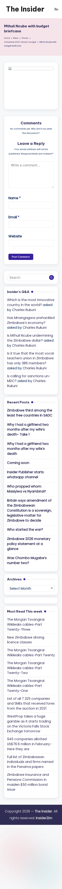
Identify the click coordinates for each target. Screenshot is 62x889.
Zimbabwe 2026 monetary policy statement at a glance (28, 544)
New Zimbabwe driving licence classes (25, 640)
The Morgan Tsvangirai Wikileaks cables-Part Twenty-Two (25, 668)
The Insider (25, 9)
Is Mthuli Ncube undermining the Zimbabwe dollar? (30, 338)
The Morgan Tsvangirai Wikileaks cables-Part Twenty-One (25, 685)
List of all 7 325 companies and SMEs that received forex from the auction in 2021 (31, 703)
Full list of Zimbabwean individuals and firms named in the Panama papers (30, 762)
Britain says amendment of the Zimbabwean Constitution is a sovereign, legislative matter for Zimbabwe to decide (29, 510)
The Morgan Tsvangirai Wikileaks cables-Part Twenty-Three (25, 624)
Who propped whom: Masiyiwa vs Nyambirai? (26, 489)
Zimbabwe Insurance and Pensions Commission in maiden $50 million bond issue (28, 782)
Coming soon (18, 462)
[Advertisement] (31, 856)
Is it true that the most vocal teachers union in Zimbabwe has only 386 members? (30, 358)
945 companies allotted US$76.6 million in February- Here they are (29, 744)
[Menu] (56, 9)
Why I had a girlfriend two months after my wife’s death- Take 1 (28, 429)
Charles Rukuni (24, 310)
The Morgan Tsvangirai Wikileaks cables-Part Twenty (31, 652)
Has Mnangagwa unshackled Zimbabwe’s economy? (31, 320)
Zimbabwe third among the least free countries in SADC (29, 413)
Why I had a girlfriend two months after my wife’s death (28, 448)
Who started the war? (25, 529)
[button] (51, 277)
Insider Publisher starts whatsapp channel (25, 474)
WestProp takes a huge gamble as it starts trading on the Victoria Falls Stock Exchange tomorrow (29, 723)
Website (15, 236)
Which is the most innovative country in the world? (30, 302)
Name (14, 198)
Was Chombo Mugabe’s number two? (27, 560)
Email (13, 217)
